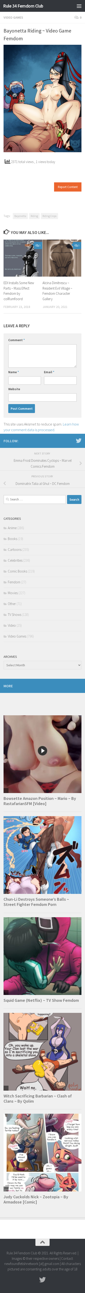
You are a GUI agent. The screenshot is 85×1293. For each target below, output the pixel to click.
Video (12, 625)
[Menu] (79, 6)
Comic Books (17, 571)
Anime (12, 528)
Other (12, 603)
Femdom (14, 582)
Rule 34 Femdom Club (23, 6)
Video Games (13, 17)
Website (14, 389)
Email (49, 372)
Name (13, 372)
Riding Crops (49, 216)
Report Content (68, 187)
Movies (13, 593)
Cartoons (14, 549)
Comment (16, 340)
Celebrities (15, 560)
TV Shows (14, 614)
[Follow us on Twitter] (78, 440)
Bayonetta (20, 216)
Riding (34, 216)
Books (12, 538)
